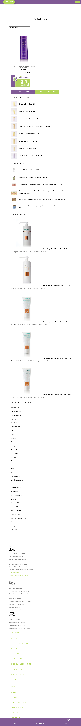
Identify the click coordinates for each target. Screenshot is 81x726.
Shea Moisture (16, 510)
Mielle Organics (16, 487)
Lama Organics (16, 476)
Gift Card (14, 457)
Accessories (15, 407)
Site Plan (15, 653)
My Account (16, 633)
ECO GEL (14, 449)
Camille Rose (15, 427)
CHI (12, 430)
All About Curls (16, 415)
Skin (12, 522)
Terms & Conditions (20, 643)
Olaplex (13, 499)
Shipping (15, 638)
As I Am (13, 419)
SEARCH (16, 723)
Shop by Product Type (18, 518)
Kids (12, 472)
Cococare (14, 438)
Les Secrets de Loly (17, 480)
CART (66, 721)
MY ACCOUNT (40, 723)
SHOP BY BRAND (23, 91)
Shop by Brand (16, 514)
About (13, 687)
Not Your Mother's (17, 495)
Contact (15, 713)
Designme (14, 446)
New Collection (16, 491)
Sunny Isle (14, 526)
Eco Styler (14, 453)
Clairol (13, 434)
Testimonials (17, 707)
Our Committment (19, 702)
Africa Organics (16, 411)
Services (15, 697)
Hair (12, 465)
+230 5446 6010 (14, 572)
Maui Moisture (15, 484)
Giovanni (14, 461)
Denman (14, 442)
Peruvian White (16, 503)
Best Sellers (15, 423)
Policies (14, 648)
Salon (13, 692)
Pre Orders (14, 507)
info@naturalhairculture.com (18, 575)
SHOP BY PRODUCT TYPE (47, 91)
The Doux (14, 529)
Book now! (9, 2)
